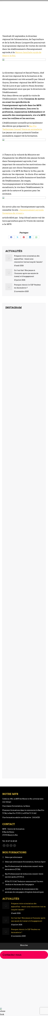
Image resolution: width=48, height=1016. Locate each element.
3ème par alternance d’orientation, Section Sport (25, 862)
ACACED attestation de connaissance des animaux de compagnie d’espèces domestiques (24, 890)
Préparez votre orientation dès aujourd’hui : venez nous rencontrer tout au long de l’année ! (28, 259)
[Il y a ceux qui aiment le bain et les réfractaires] (11, 450)
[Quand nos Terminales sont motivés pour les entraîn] (37, 413)
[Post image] (8, 257)
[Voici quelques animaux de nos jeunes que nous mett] (11, 333)
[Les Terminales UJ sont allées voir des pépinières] (37, 742)
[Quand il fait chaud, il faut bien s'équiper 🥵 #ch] (11, 404)
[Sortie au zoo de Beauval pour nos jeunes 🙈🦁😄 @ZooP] (11, 372)
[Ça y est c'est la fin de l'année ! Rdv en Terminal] (37, 368)
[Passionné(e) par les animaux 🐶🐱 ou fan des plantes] (24, 581)
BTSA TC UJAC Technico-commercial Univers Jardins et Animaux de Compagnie (24, 883)
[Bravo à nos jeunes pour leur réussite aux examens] (24, 330)
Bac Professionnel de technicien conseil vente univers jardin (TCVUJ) (24, 875)
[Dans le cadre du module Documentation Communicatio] (11, 750)
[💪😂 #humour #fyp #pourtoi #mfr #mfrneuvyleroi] (37, 319)
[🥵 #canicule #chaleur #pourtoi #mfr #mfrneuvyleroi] (24, 365)
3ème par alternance (13, 857)
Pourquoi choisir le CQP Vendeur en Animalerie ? (27, 286)
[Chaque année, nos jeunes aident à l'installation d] (24, 748)
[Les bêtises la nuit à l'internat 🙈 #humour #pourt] (37, 449)
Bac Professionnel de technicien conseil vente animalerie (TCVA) (24, 867)
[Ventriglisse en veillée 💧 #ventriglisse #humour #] (24, 401)
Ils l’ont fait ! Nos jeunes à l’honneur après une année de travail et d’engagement (26, 273)
